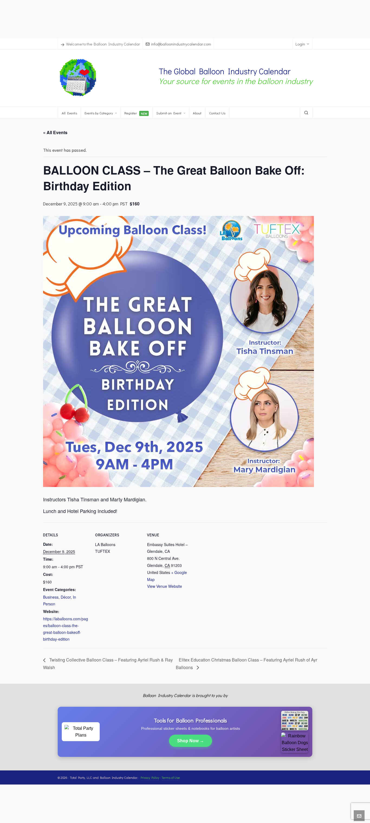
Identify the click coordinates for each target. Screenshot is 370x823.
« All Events (55, 132)
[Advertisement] (185, 18)
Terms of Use (170, 777)
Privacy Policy (150, 777)
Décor (66, 597)
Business (51, 597)
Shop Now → (190, 740)
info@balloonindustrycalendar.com (181, 44)
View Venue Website (164, 586)
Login (300, 44)
